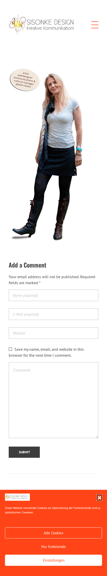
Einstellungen (53, 560)
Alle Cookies (53, 533)
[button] (99, 497)
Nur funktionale (53, 546)
